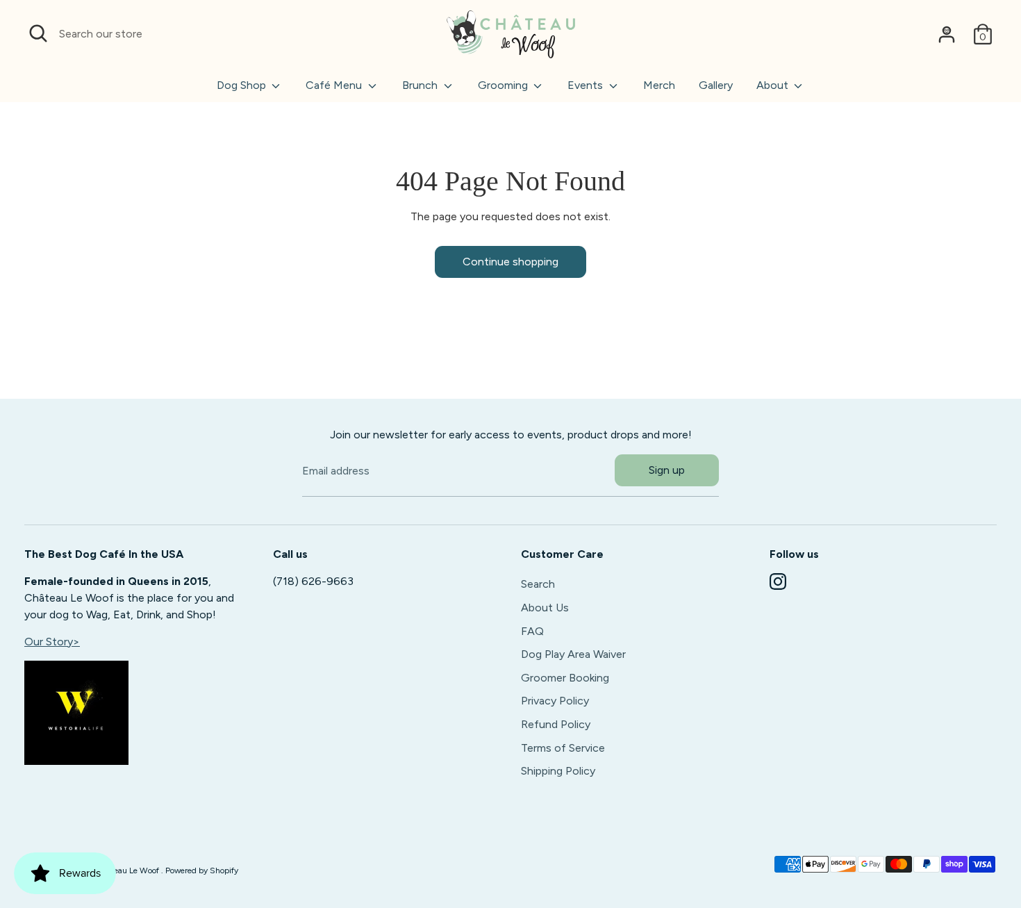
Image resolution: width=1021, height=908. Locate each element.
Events (586, 85)
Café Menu (335, 85)
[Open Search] (38, 33)
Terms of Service (563, 747)
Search (538, 584)
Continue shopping (510, 261)
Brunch (421, 85)
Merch (659, 85)
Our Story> (52, 641)
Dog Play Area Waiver (573, 654)
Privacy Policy (555, 700)
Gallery (716, 85)
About (773, 85)
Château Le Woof (128, 870)
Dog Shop (243, 85)
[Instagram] (778, 581)
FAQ (532, 631)
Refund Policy (555, 724)
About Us (545, 607)
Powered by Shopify (201, 870)
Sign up (667, 470)
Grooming (504, 85)
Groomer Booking (565, 677)
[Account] (947, 34)
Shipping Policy (558, 770)
